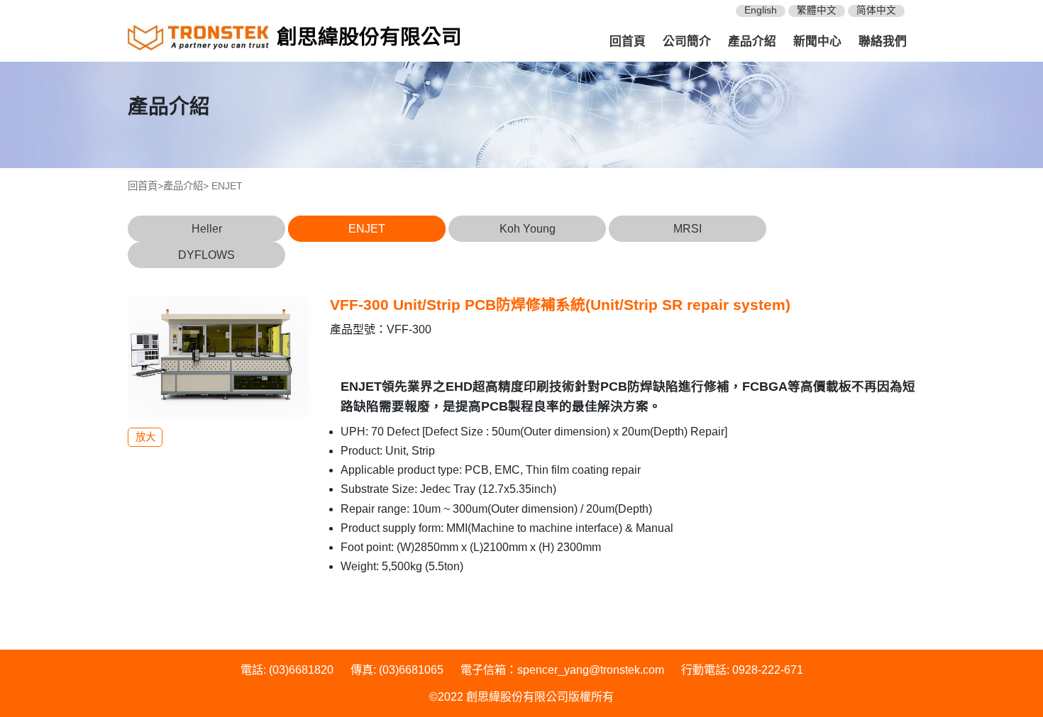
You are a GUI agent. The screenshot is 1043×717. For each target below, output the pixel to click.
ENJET (366, 229)
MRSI (687, 229)
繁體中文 (817, 10)
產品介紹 (752, 41)
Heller (207, 229)
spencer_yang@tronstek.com (590, 670)
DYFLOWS (206, 255)
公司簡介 (687, 41)
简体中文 (876, 10)
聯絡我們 (883, 41)
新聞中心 (817, 41)
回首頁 (627, 41)
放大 (145, 437)
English (760, 10)
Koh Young (528, 229)
